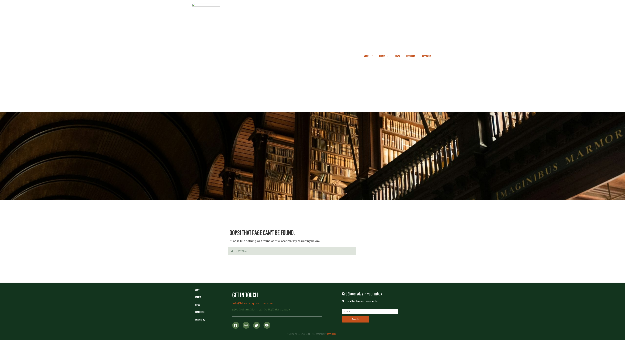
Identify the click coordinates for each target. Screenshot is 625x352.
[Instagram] (246, 325)
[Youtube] (267, 325)
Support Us (426, 56)
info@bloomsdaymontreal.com (252, 303)
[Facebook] (235, 325)
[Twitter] (256, 325)
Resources (410, 56)
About (366, 56)
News (397, 56)
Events (382, 56)
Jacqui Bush (332, 333)
